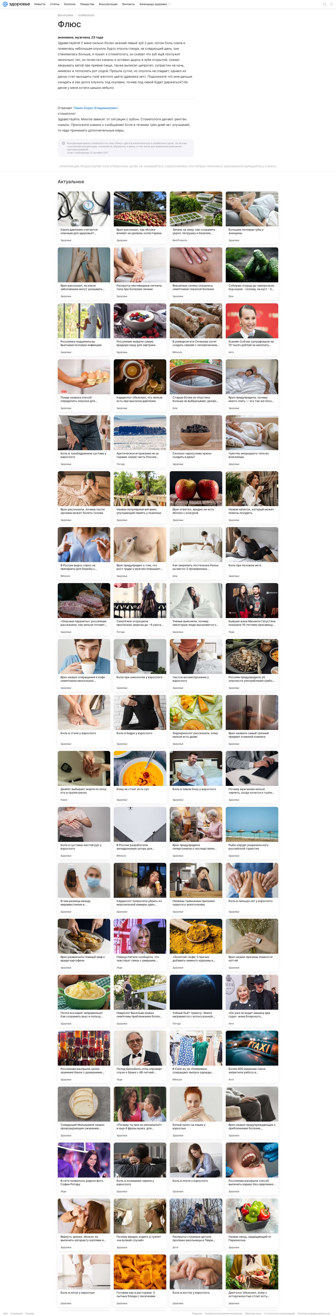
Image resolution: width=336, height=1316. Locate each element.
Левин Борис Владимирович (96, 108)
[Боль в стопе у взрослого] (84, 721)
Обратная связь (253, 1313)
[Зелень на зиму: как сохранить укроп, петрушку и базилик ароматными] (196, 217)
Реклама (29, 1313)
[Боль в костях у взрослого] (196, 1280)
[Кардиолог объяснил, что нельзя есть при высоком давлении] (140, 385)
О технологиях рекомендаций (279, 1313)
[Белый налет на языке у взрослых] (196, 1113)
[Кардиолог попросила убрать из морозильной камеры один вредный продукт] (140, 889)
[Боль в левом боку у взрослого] (196, 777)
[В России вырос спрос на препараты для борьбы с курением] (84, 553)
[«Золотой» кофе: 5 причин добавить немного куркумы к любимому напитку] (196, 945)
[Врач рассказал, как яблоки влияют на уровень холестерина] (140, 217)
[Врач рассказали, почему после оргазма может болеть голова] (84, 497)
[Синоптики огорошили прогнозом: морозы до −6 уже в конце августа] (140, 609)
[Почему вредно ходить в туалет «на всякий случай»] (140, 1225)
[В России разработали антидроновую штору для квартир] (140, 833)
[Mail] (5, 4)
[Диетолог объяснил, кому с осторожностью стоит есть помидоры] (252, 1280)
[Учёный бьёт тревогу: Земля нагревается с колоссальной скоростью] (196, 1001)
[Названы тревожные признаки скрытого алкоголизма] (196, 889)
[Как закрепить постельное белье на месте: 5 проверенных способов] (196, 553)
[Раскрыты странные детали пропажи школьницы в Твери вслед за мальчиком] (196, 1225)
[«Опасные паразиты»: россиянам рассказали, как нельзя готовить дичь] (84, 609)
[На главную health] (19, 4)
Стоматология (86, 14)
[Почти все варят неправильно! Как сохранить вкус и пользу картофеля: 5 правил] (84, 1001)
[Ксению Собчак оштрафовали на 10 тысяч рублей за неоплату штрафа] (252, 329)
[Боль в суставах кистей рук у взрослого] (84, 833)
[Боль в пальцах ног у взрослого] (252, 889)
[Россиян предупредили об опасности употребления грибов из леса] (252, 665)
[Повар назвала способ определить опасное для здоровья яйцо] (84, 385)
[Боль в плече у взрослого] (196, 1169)
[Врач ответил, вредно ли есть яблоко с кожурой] (196, 497)
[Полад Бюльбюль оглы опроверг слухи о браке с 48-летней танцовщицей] (140, 1057)
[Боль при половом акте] (252, 553)
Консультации (65, 14)
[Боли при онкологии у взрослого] (140, 665)
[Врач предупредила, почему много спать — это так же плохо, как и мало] (252, 385)
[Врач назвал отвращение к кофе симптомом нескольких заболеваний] (84, 665)
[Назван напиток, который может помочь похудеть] (252, 497)
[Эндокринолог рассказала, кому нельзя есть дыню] (196, 721)
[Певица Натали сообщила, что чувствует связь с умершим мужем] (140, 945)
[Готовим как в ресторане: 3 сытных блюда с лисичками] (140, 1280)
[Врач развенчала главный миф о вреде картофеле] (84, 945)
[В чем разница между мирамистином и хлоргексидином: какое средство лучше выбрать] (84, 889)
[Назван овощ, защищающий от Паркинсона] (252, 1225)
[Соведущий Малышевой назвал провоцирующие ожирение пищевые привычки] (84, 1113)
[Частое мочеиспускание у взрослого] (196, 665)
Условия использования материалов (223, 1313)
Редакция (197, 1313)
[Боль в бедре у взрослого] (140, 721)
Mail (6, 1313)
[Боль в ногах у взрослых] (84, 1280)
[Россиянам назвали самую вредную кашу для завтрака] (140, 329)
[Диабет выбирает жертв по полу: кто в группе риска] (84, 777)
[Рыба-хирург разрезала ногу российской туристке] (252, 833)
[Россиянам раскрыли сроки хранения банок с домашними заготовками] (84, 1057)
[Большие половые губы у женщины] (252, 217)
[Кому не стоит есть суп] (140, 777)
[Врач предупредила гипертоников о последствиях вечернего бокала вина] (196, 833)
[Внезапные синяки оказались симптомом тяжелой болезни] (196, 273)
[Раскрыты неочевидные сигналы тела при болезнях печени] (140, 273)
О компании (16, 1313)
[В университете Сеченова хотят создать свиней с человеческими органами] (196, 329)
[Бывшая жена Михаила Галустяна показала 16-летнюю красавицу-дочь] (252, 609)
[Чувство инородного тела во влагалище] (252, 441)
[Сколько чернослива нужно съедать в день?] (196, 441)
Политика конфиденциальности (314, 1313)
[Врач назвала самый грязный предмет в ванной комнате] (252, 721)
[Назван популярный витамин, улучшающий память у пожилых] (140, 497)
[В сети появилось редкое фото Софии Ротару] (84, 1169)
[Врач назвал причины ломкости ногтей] (252, 945)
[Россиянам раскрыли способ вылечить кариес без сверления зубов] (252, 1169)
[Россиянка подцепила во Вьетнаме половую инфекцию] (84, 329)
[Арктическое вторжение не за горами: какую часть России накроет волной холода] (140, 441)
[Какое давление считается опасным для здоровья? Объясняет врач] (84, 217)
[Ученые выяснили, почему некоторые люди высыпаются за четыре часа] (196, 609)
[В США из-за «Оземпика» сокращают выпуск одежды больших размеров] (196, 1057)
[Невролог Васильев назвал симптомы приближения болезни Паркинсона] (140, 1001)
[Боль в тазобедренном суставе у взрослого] (84, 441)
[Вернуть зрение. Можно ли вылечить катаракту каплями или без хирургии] (84, 1225)
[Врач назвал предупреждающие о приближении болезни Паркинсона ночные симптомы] (252, 1113)
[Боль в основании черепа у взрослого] (140, 1169)
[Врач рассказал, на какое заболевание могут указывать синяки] (84, 273)
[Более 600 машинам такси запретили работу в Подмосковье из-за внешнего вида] (252, 1057)
